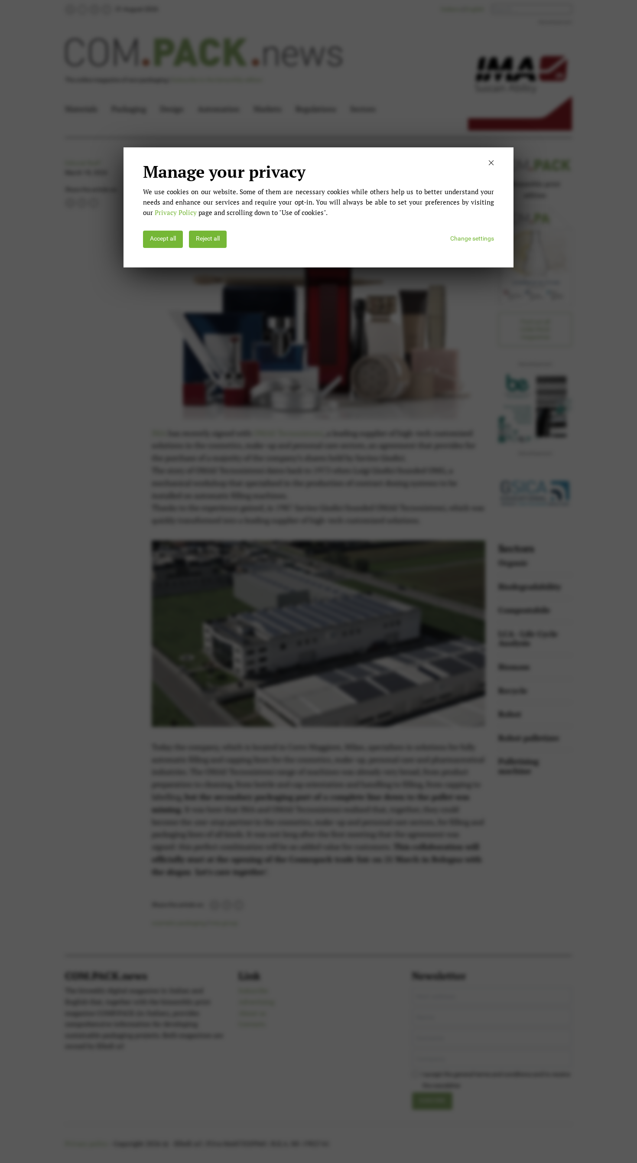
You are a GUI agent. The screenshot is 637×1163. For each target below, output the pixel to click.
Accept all (163, 238)
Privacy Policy (176, 212)
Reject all (208, 238)
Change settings (472, 238)
